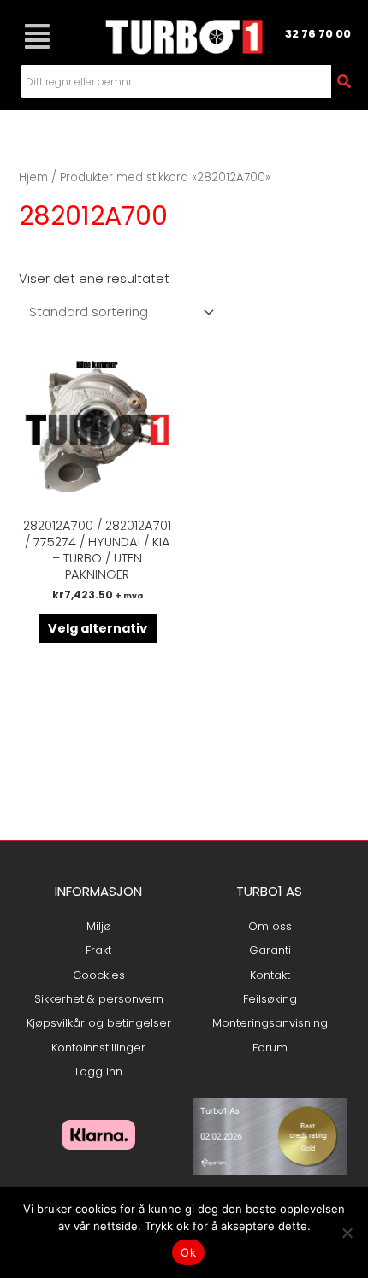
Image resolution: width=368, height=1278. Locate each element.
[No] (346, 1232)
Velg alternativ (97, 628)
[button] (37, 36)
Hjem (33, 177)
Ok (188, 1252)
